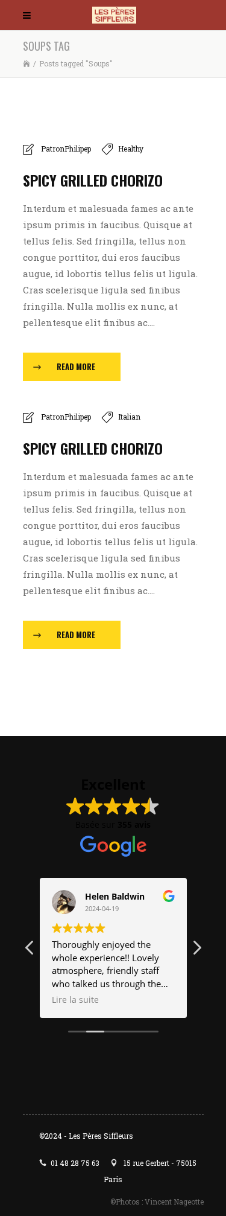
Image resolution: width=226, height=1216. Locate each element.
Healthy (130, 148)
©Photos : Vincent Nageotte (157, 1201)
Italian (129, 416)
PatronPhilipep (66, 148)
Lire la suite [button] (75, 999)
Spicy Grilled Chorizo (93, 180)
